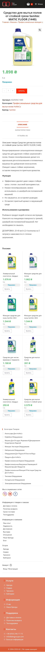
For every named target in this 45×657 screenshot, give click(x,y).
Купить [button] (7, 289)
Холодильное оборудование (15, 480)
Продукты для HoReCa (13, 457)
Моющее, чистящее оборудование (17, 447)
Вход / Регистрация (10, 569)
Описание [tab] (22, 124)
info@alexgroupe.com (15, 636)
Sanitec (12, 110)
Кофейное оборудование (13, 437)
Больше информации (14, 639)
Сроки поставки (9, 512)
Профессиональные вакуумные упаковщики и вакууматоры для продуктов (21, 465)
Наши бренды (8, 538)
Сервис (6, 552)
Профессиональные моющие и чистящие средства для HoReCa (23, 471)
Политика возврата (10, 509)
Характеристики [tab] (22, 130)
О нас (8, 604)
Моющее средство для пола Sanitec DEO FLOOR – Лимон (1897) (33, 317)
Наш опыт (7, 523)
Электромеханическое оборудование (18, 483)
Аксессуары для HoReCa (13, 433)
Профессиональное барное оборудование (19, 461)
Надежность (7, 526)
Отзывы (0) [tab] (22, 135)
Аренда (6, 549)
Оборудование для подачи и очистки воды (20, 454)
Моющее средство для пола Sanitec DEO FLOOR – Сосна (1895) (11, 317)
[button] (40, 30)
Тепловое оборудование (13, 476)
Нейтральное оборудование (14, 450)
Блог (5, 540)
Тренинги (6, 555)
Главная (5, 22)
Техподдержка (8, 515)
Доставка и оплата (10, 506)
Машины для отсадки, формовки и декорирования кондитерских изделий (22, 442)
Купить (22, 91)
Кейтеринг (7, 558)
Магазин (13, 22)
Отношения (7, 535)
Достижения (7, 529)
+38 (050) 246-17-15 (14, 633)
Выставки (6, 532)
